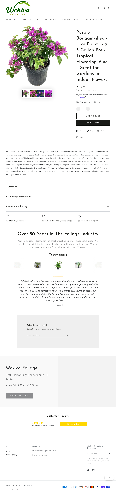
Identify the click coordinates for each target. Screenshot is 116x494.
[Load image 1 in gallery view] (25, 93)
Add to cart (93, 116)
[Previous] (18, 265)
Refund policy (11, 455)
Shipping (79, 90)
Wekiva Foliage (15, 485)
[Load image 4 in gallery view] (48, 93)
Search (8, 451)
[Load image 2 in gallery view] (33, 93)
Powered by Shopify (12, 489)
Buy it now (93, 122)
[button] (99, 8)
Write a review (73, 424)
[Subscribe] (67, 335)
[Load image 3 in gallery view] (40, 93)
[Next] (97, 265)
